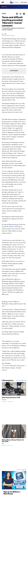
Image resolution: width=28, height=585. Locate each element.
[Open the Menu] (2, 2)
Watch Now (23, 2)
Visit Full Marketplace (21, 380)
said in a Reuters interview (11, 224)
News (4, 13)
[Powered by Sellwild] (24, 469)
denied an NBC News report (17, 281)
